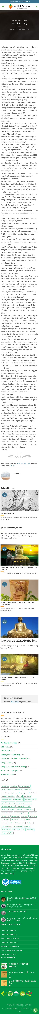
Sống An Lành (6, 763)
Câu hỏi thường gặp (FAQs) (11, 950)
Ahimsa (27, 29)
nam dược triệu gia (31, 799)
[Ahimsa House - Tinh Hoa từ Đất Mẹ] (19, 6)
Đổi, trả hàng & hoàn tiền (10, 938)
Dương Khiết (18, 789)
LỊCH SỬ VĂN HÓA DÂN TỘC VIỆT (14, 759)
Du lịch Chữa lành (7, 789)
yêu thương (16, 829)
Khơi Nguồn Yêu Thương (10, 755)
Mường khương (18, 799)
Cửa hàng (28, 1004)
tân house (30, 823)
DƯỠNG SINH (6, 751)
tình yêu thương (6, 826)
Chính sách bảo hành (9, 934)
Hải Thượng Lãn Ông (8, 796)
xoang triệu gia (6, 829)
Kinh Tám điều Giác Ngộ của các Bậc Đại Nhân (22, 899)
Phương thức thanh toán (10, 946)
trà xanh (4, 823)
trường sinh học (20, 823)
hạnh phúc (32, 793)
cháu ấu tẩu (5, 786)
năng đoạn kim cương (8, 806)
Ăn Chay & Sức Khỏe (9, 743)
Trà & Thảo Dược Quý (19, 20)
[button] (3, 6)
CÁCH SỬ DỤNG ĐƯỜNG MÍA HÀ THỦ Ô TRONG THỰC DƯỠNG (17, 603)
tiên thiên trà (5, 816)
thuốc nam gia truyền (20, 813)
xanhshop (27, 826)
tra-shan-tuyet (15, 816)
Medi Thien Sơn (6, 799)
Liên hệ (28, 1006)
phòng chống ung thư (8, 809)
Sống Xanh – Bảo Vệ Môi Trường (13, 767)
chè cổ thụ (14, 786)
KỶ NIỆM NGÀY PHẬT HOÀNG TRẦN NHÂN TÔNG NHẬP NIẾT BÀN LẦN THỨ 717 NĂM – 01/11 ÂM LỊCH (19, 641)
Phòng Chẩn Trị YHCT (23, 806)
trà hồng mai (5, 819)
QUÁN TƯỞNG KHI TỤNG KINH (11, 528)
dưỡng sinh (27, 789)
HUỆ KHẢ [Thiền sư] (8, 513)
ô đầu (23, 829)
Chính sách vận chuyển (9, 942)
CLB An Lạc (5, 747)
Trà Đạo (11, 823)
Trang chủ (11, 1004)
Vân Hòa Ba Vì (17, 826)
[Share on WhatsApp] (10, 456)
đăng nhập (15, 702)
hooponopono (23, 793)
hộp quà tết (27, 796)
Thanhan (19, 809)
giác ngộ (14, 793)
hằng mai (19, 796)
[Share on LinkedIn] (29, 456)
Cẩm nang (19, 1004)
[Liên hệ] (35, 1010)
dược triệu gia (6, 793)
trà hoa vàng (33, 816)
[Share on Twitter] (17, 456)
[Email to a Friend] (21, 456)
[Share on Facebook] (14, 456)
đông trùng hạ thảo (7, 833)
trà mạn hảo (14, 819)
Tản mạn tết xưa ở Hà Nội (17, 911)
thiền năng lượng (29, 809)
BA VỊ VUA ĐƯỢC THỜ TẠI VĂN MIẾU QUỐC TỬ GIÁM (22, 919)
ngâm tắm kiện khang (8, 803)
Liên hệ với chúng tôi (9, 954)
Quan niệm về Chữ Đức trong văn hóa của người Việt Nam (21, 906)
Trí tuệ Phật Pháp (7, 775)
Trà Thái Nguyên (25, 819)
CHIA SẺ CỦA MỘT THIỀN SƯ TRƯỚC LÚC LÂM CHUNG (17, 678)
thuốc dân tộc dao (7, 813)
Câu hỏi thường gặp (16, 1006)
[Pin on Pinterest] (25, 456)
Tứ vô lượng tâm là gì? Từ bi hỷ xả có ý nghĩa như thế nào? (19, 568)
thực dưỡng (32, 813)
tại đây (13, 465)
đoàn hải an (30, 829)
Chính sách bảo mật (8, 930)
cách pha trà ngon (24, 786)
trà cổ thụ (24, 816)
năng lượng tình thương (24, 803)
